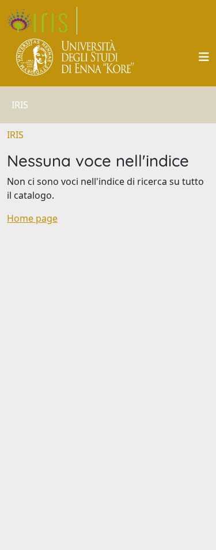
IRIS (15, 134)
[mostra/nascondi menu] (204, 57)
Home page (32, 218)
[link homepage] (42, 21)
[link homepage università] (76, 57)
